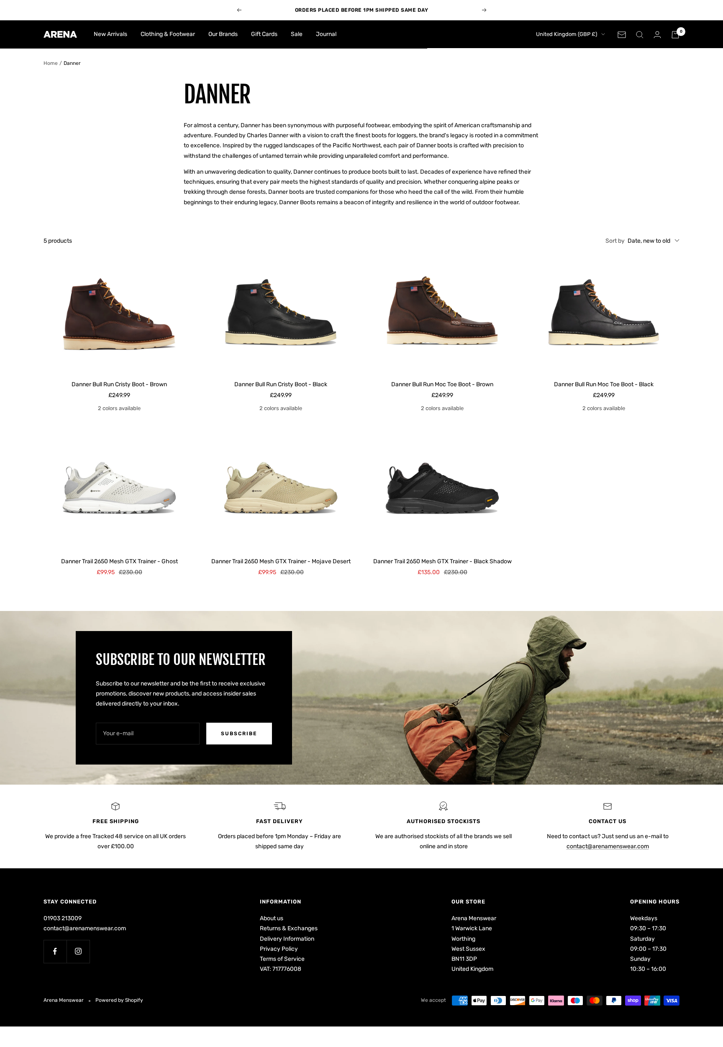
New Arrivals (110, 34)
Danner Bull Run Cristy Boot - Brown (119, 384)
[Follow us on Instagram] (78, 951)
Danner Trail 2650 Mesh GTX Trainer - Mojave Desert (281, 561)
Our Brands (223, 34)
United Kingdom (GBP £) (566, 34)
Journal (326, 34)
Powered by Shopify (119, 1000)
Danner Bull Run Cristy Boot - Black (280, 384)
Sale (297, 34)
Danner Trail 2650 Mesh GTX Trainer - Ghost (119, 561)
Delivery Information (287, 938)
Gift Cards (264, 34)
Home (51, 63)
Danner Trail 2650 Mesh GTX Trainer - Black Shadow (442, 561)
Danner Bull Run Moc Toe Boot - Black (604, 384)
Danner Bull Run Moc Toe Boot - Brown (442, 384)
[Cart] (675, 34)
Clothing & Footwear (168, 34)
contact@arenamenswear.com (608, 846)
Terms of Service (282, 958)
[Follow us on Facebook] (55, 951)
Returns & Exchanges (289, 928)
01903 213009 (63, 918)
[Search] (640, 34)
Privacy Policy (279, 948)
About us (271, 918)
